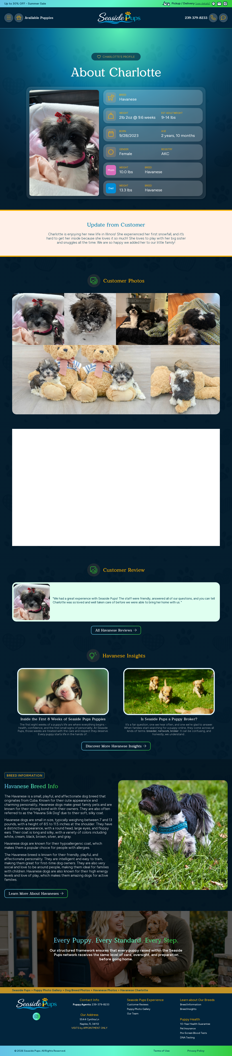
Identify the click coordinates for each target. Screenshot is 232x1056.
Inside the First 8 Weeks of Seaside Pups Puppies (63, 719)
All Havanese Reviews (113, 630)
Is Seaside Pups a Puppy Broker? (169, 719)
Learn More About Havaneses (34, 893)
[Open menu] (8, 17)
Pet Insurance (188, 1028)
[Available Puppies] (18, 17)
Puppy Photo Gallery (48, 990)
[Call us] (213, 17)
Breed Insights (188, 1009)
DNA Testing (187, 1037)
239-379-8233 (196, 17)
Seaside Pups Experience (145, 1000)
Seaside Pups (21, 990)
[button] (213, 3)
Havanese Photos (105, 990)
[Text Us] (223, 17)
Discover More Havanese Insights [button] (114, 746)
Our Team (132, 1013)
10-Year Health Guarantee (195, 1023)
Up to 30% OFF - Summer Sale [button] (25, 3)
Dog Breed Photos (77, 990)
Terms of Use (161, 1050)
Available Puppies (39, 17)
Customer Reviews (137, 1004)
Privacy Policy (195, 1050)
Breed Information (190, 1004)
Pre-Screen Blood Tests (193, 1033)
